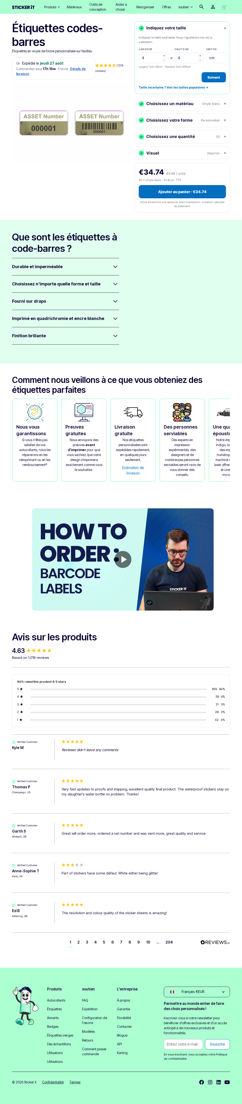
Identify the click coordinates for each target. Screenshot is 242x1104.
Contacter (124, 1026)
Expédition (90, 1009)
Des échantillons (59, 1044)
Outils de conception (97, 6)
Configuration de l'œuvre (94, 1020)
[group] (35, 651)
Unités (211, 49)
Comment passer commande (94, 1051)
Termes (74, 1082)
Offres (166, 7)
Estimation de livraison (133, 470)
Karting (122, 1053)
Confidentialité (53, 1082)
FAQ (85, 1000)
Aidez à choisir (121, 6)
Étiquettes (54, 1009)
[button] (51, 7)
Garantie (123, 1009)
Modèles (88, 1031)
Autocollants (56, 1000)
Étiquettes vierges (60, 1035)
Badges (52, 1026)
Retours (87, 1040)
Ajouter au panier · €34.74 (182, 191)
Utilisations (55, 1053)
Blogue (122, 1035)
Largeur (145, 49)
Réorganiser (145, 7)
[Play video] (122, 559)
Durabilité (124, 1018)
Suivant (213, 77)
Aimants (53, 1018)
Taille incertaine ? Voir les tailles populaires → (173, 87)
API (119, 1044)
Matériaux (74, 7)
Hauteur (182, 49)
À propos (123, 1000)
